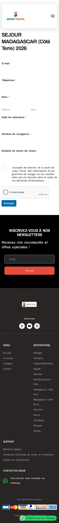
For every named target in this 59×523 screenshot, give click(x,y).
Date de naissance (14, 117)
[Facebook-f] (22, 326)
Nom (33, 110)
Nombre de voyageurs (16, 134)
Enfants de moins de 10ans (20, 150)
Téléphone (9, 80)
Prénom (6, 110)
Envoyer (9, 203)
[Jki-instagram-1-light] (37, 326)
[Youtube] (29, 326)
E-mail (6, 63)
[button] (52, 16)
